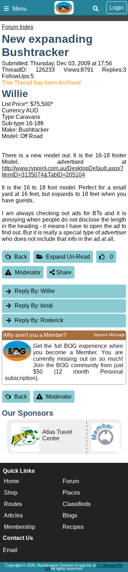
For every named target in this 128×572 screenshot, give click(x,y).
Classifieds (77, 504)
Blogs (70, 515)
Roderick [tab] (39, 320)
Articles (13, 515)
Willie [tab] (35, 291)
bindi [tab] (34, 306)
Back (20, 257)
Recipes (73, 527)
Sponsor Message (109, 335)
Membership (19, 527)
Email (10, 550)
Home (11, 481)
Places (71, 493)
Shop (10, 493)
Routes (13, 504)
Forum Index (17, 27)
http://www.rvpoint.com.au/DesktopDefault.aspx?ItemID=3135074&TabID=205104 (62, 171)
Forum (71, 481)
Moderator (28, 272)
